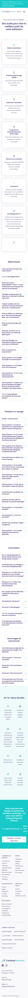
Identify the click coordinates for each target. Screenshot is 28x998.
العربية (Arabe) (6, 936)
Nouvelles (5, 896)
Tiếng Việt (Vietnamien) (9, 944)
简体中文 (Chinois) (7, 948)
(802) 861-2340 (6, 980)
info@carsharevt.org (8, 986)
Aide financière (19, 870)
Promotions (18, 873)
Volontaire (18, 891)
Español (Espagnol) (20, 931)
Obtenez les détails (8, 6)
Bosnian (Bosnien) (17, 936)
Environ (4, 887)
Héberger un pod (20, 896)
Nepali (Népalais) (7, 940)
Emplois (17, 893)
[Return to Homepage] (9, 11)
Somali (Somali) (19, 940)
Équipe (4, 889)
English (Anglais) (7, 931)
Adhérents (5, 891)
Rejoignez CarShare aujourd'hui (14, 839)
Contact (4, 894)
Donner (17, 889)
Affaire (17, 864)
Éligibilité (4, 870)
